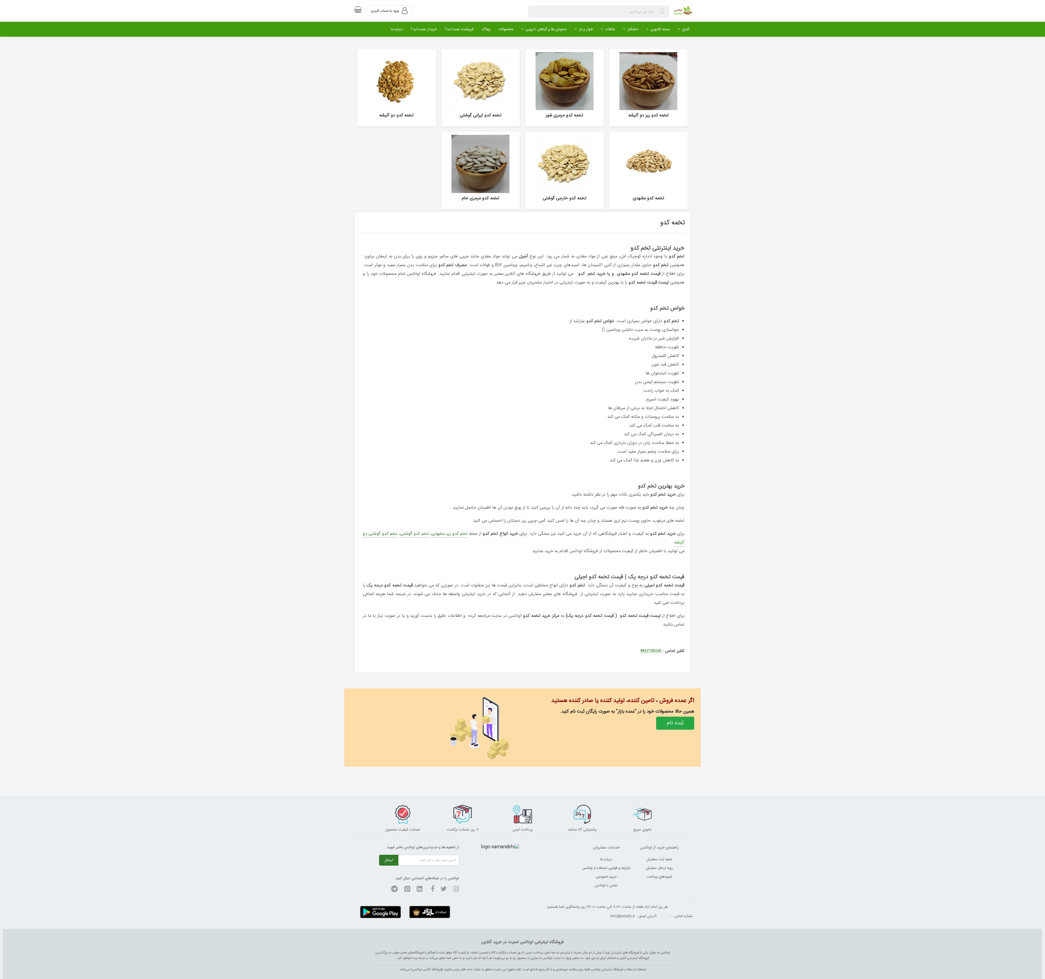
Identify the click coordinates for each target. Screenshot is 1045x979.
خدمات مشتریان (606, 847)
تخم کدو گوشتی (414, 533)
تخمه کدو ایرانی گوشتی (481, 115)
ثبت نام (675, 723)
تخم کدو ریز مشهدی (450, 533)
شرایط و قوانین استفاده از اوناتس (606, 868)
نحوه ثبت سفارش (659, 859)
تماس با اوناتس (606, 885)
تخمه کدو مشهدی (648, 198)
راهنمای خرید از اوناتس (659, 847)
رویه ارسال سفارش (659, 868)
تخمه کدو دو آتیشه (396, 115)
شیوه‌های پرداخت (659, 877)
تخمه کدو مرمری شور (564, 115)
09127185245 (651, 651)
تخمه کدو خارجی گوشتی (564, 198)
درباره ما (606, 859)
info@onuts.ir (622, 916)
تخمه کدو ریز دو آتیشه (648, 115)
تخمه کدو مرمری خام (480, 198)
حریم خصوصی (606, 877)
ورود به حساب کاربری (385, 11)
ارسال (389, 860)
